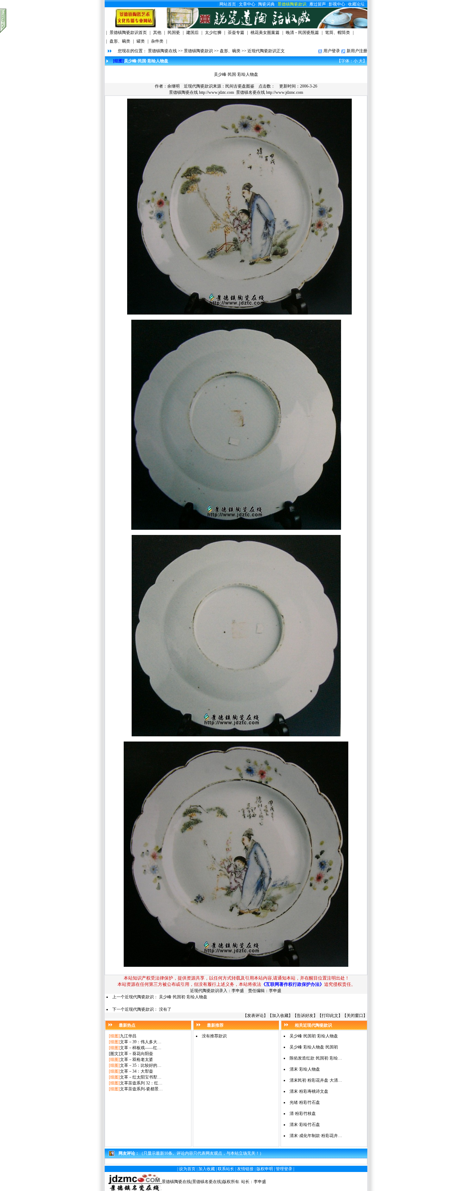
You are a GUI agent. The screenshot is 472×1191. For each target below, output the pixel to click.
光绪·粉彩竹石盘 (305, 1102)
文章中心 (247, 4)
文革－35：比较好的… (140, 1065)
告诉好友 (305, 1015)
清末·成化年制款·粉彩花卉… (316, 1135)
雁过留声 (317, 4)
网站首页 (227, 4)
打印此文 (330, 1015)
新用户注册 (357, 50)
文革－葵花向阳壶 (136, 1053)
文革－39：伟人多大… (140, 1041)
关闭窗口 (355, 1015)
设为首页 (187, 1168)
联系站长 (226, 1168)
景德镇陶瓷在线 (162, 50)
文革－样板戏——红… (140, 1047)
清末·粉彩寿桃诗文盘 (309, 1091)
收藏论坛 (356, 4)
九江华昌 (128, 1036)
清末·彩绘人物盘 (305, 1069)
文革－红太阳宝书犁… (140, 1077)
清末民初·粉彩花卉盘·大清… (316, 1080)
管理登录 (284, 1168)
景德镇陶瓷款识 (291, 4)
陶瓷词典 (266, 4)
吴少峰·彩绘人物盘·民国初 (314, 1047)
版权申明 (264, 1168)
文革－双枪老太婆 (136, 1059)
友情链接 (245, 1168)
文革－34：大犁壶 (136, 1071)
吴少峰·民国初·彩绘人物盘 (183, 996)
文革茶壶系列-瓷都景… (141, 1089)
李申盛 (260, 1181)
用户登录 (331, 50)
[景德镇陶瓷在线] (136, 27)
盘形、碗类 (230, 50)
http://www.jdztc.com (216, 92)
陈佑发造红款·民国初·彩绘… (316, 1058)
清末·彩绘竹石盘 (305, 1124)
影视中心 (337, 4)
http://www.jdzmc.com (284, 92)
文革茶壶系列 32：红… (141, 1083)
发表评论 (255, 1015)
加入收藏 (280, 1015)
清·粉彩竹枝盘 (303, 1113)
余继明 (173, 86)
